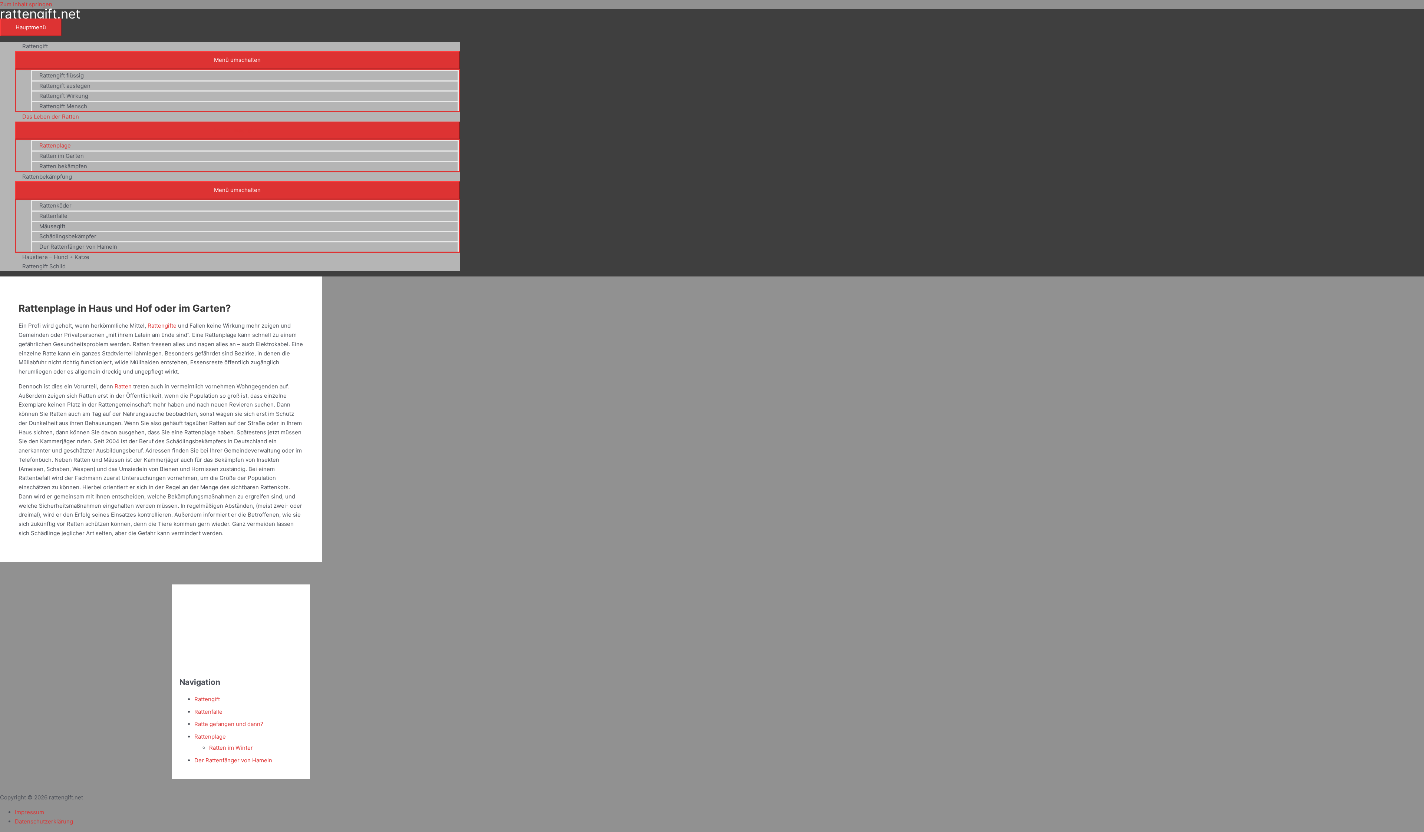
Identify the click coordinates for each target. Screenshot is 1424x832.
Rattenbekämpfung (47, 176)
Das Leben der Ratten (50, 116)
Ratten (123, 386)
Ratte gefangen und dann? (228, 723)
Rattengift (35, 46)
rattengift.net (40, 13)
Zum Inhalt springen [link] (26, 4)
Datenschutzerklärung (44, 821)
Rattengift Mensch (63, 106)
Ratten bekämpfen (63, 166)
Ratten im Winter (231, 747)
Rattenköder (55, 205)
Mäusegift (52, 226)
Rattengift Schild (44, 266)
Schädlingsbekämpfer (67, 236)
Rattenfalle (53, 215)
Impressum (29, 812)
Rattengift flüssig (61, 75)
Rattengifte (162, 325)
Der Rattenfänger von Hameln (78, 246)
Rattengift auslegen (64, 85)
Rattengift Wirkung (63, 95)
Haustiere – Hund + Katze (55, 257)
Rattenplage (55, 145)
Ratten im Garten (61, 155)
